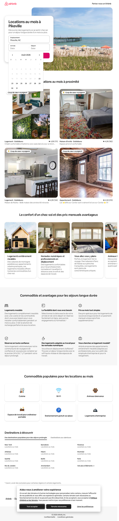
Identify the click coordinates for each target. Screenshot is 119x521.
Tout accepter (32, 507)
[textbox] (18, 48)
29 (39, 83)
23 (12, 83)
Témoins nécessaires (59, 507)
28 (35, 83)
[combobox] (29, 40)
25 (21, 83)
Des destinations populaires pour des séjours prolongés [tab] (26, 438)
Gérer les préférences (85, 507)
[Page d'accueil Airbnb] (11, 3)
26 (26, 83)
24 (17, 83)
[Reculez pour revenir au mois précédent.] (12, 55)
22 (39, 79)
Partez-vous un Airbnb (101, 3)
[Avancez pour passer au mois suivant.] (39, 55)
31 (17, 88)
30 (12, 88)
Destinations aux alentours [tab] (61, 438)
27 (30, 83)
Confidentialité (49, 517)
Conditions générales (65, 517)
